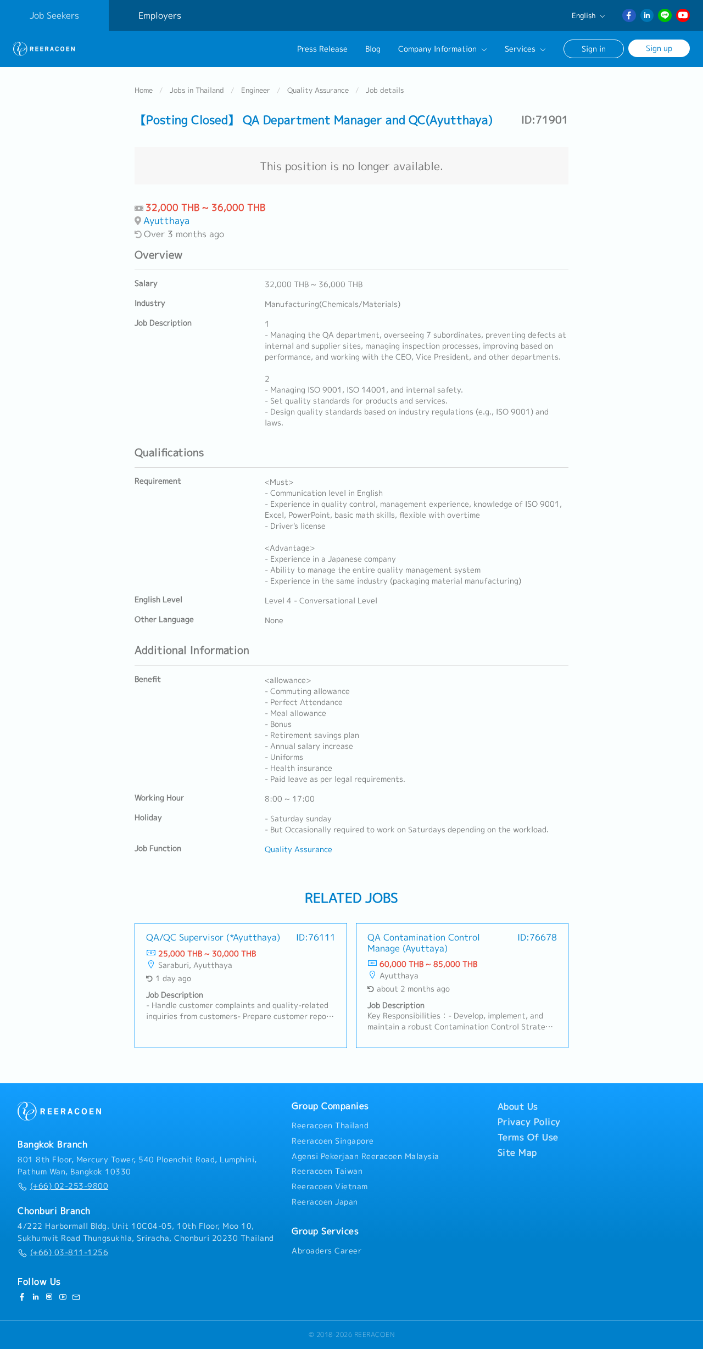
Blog (373, 48)
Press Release (322, 48)
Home (144, 90)
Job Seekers (54, 15)
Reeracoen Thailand (330, 1125)
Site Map (517, 1152)
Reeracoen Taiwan (327, 1171)
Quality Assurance (318, 90)
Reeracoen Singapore (333, 1140)
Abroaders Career (326, 1250)
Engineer (255, 90)
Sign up (659, 48)
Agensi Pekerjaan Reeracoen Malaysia (365, 1156)
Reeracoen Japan (325, 1201)
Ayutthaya (166, 220)
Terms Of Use (528, 1137)
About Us (518, 1106)
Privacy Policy (529, 1121)
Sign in (594, 48)
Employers (159, 15)
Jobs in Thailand (197, 90)
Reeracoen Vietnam (330, 1186)
